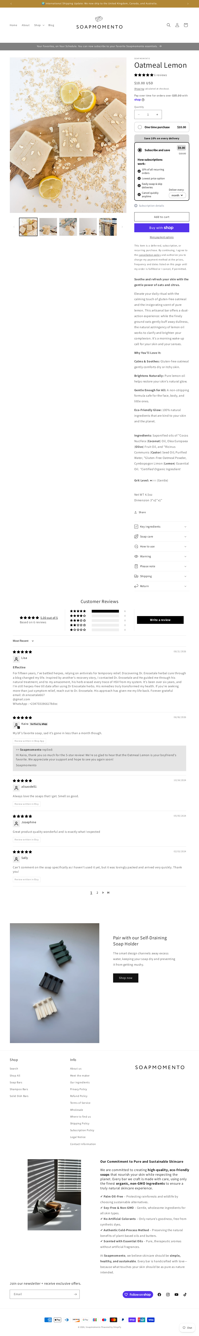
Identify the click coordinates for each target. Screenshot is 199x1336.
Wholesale (76, 1110)
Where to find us (80, 1116)
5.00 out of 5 (49, 618)
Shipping (139, 88)
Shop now (126, 978)
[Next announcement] (188, 3)
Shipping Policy (79, 1123)
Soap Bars (16, 1082)
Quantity (139, 107)
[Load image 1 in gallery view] (28, 227)
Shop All (15, 1075)
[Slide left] (14, 227)
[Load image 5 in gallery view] (108, 227)
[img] (22, 652)
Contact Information (83, 1144)
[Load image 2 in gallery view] (48, 227)
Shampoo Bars (19, 1089)
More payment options (162, 237)
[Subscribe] (75, 1294)
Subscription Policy (82, 1130)
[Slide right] (122, 227)
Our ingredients (80, 1082)
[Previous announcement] (11, 3)
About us (76, 1068)
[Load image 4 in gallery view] (88, 227)
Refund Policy (78, 1096)
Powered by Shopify (111, 1327)
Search (14, 1068)
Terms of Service (80, 1103)
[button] (39, 25)
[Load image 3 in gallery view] (68, 227)
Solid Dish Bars (19, 1096)
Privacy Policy (78, 1089)
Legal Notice (78, 1137)
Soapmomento (93, 1327)
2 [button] (97, 893)
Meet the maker (80, 1075)
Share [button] (142, 512)
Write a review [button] (160, 620)
